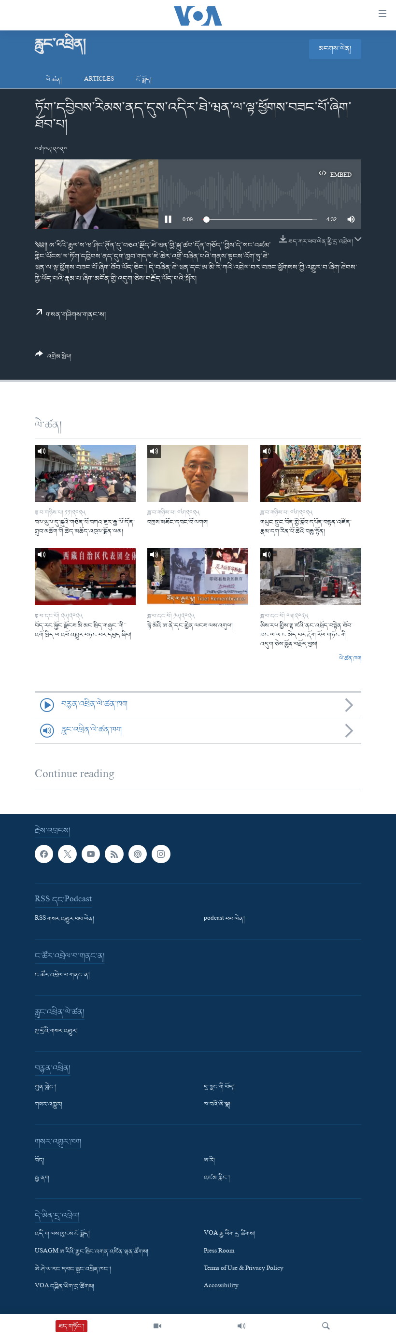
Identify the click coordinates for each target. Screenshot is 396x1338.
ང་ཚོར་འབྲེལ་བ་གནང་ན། (62, 975)
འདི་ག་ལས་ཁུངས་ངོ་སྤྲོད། (62, 1234)
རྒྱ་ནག (42, 1178)
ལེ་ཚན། (54, 80)
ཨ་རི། (209, 1161)
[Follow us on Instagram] (161, 854)
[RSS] (114, 854)
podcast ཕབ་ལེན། (224, 919)
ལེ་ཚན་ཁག (350, 659)
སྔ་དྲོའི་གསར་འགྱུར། (56, 1031)
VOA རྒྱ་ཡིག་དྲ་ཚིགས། (229, 1234)
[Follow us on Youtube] (91, 854)
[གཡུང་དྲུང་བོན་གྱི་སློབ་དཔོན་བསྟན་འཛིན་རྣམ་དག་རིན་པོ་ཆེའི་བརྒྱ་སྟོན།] (310, 473)
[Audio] (241, 1326)
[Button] (53, 359)
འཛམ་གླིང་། (217, 1178)
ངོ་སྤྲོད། (144, 80)
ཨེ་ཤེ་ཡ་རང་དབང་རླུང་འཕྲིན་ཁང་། (73, 1269)
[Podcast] (137, 854)
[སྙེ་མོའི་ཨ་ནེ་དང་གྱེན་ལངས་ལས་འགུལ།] (197, 576)
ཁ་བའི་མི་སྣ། (217, 1105)
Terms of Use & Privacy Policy (243, 1269)
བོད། (39, 1161)
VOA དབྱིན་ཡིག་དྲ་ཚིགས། (64, 1287)
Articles (99, 80)
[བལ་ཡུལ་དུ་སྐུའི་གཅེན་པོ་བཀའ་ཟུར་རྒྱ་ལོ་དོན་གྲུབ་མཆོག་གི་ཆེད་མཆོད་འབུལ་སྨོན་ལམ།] (85, 473)
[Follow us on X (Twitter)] (67, 854)
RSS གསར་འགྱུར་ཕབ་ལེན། (64, 919)
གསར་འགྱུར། (48, 1105)
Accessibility (221, 1287)
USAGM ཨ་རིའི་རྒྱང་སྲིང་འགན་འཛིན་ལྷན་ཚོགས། (91, 1252)
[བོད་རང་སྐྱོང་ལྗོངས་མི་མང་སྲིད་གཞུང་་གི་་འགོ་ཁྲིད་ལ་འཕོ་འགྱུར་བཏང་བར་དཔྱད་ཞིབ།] (85, 576)
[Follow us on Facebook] (44, 854)
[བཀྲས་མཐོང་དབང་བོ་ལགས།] (197, 473)
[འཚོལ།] (325, 1326)
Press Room (219, 1252)
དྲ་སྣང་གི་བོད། (219, 1087)
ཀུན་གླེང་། (46, 1087)
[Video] (157, 1326)
